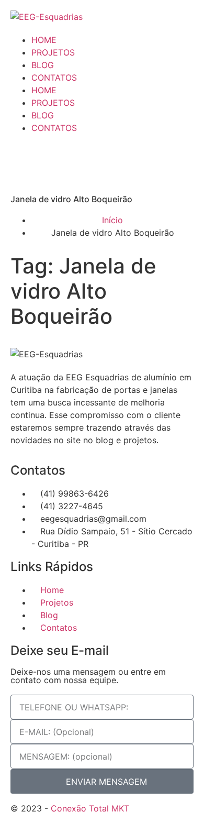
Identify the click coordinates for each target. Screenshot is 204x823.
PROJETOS (53, 52)
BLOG (42, 65)
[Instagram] (47, 163)
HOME (43, 40)
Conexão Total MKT (90, 808)
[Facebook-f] (105, 163)
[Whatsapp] (18, 163)
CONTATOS (54, 77)
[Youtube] (76, 163)
